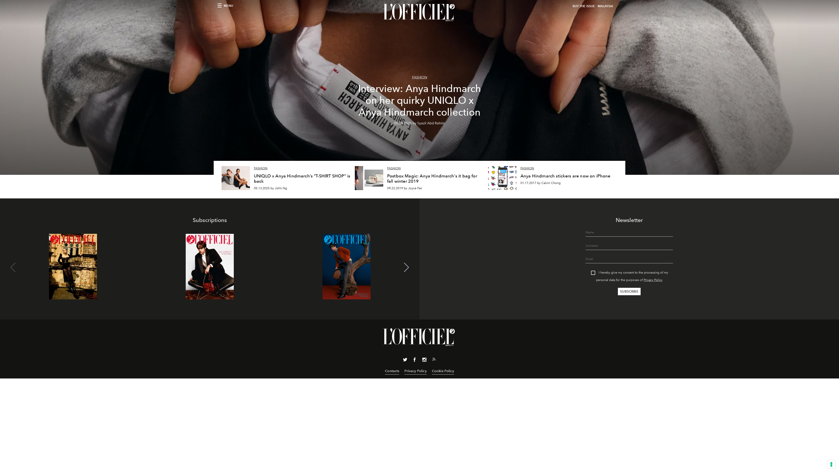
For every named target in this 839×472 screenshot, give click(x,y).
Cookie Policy (443, 371)
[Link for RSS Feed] (434, 360)
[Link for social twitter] (405, 360)
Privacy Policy (653, 280)
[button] (406, 267)
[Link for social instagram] (424, 360)
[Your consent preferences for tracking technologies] (831, 464)
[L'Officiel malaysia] (419, 12)
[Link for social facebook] (415, 360)
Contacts (392, 371)
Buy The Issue (584, 6)
